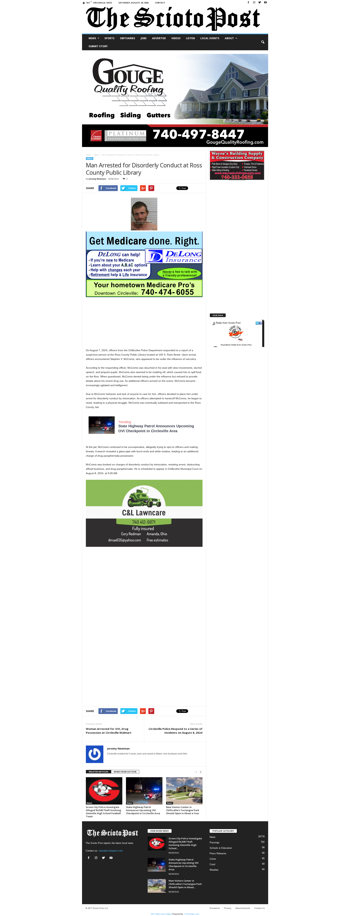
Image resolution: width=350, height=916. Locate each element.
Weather (214, 869)
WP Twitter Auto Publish (161, 914)
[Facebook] (248, 2)
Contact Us (259, 908)
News (92, 38)
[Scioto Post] (175, 19)
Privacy (227, 908)
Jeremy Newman (97, 178)
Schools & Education (221, 848)
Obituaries (127, 38)
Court (212, 864)
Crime (213, 859)
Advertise (159, 38)
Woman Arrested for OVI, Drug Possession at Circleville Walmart (108, 730)
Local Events (209, 38)
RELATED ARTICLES (98, 771)
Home (88, 155)
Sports (109, 38)
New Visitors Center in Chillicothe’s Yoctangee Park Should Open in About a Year (182, 810)
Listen (190, 38)
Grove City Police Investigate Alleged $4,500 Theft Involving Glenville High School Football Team (103, 811)
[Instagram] (254, 2)
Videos (175, 38)
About (229, 38)
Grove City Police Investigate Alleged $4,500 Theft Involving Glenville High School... (185, 843)
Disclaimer (215, 908)
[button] (263, 42)
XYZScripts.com (192, 914)
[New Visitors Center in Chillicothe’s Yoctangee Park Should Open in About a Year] (184, 791)
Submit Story (98, 46)
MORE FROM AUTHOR (125, 771)
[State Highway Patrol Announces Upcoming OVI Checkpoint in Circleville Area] (144, 791)
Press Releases (218, 853)
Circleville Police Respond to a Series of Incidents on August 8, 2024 (175, 730)
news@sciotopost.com (111, 850)
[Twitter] (260, 2)
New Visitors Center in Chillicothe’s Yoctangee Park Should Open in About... (185, 884)
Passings (214, 842)
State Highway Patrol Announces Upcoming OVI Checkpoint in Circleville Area (143, 810)
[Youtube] (265, 2)
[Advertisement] (144, 322)
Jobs (144, 38)
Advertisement (243, 908)
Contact (160, 2)
